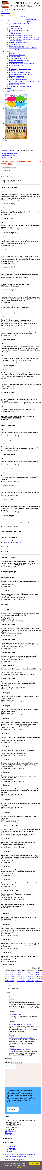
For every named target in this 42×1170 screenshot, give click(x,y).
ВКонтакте (8, 1133)
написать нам (5, 13)
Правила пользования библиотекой (20, 35)
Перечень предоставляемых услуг (20, 69)
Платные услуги (14, 84)
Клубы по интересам (15, 44)
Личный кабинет (14, 27)
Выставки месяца (6, 157)
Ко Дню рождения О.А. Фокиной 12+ (21, 1038)
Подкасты (12, 32)
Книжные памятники (16, 62)
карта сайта (4, 11)
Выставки (12, 1146)
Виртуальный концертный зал (19, 30)
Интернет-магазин (15, 70)
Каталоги (12, 53)
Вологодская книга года (17, 90)
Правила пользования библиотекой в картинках (25, 37)
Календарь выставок (15, 34)
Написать (12, 1109)
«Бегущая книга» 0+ (15, 1014)
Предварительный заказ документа (20, 74)
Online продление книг (16, 76)
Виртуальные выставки (16, 65)
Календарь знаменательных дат (19, 58)
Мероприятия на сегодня (9, 154)
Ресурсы (7, 51)
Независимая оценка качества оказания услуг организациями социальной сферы (20, 1155)
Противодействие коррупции (14, 1160)
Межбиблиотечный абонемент (19, 79)
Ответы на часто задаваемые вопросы (21, 25)
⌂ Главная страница (7, 150)
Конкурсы (8, 88)
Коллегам (8, 91)
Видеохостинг (9, 1134)
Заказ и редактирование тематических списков (24, 81)
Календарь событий (15, 28)
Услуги (7, 67)
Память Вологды (14, 56)
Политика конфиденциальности (19, 42)
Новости (11, 1151)
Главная (23, 16)
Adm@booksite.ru (10, 1131)
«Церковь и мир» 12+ (16, 1001)
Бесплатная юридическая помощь (20, 86)
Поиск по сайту (6, 15)
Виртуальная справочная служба (19, 72)
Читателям (29, 18)
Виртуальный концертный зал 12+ (20, 1024)
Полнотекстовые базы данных (19, 60)
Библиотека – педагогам (17, 83)
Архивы (7, 1062)
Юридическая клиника (16, 46)
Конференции (13, 1149)
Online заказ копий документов (19, 77)
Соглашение (21, 1167)
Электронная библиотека (17, 55)
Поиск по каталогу (16, 15)
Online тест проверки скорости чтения (21, 63)
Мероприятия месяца (8, 155)
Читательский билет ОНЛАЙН (19, 23)
